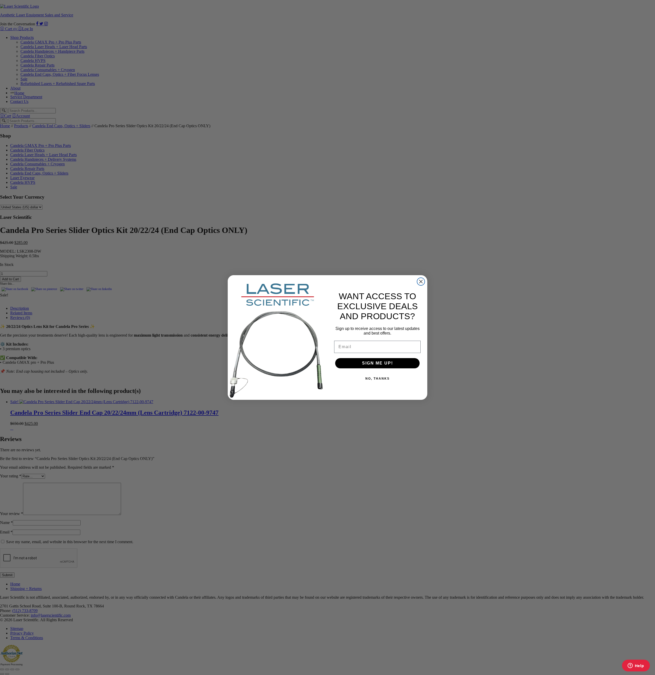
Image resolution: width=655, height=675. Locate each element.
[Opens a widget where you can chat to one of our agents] (636, 666)
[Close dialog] (421, 281)
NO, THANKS (377, 378)
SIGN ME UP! (377, 363)
